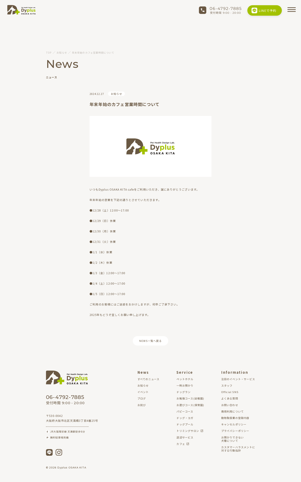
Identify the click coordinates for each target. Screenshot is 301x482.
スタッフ (227, 385)
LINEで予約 (267, 10)
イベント (143, 392)
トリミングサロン (187, 431)
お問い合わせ (229, 405)
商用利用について (232, 411)
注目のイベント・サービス (238, 379)
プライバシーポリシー (235, 431)
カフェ (180, 444)
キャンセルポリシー (234, 424)
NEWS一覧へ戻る (150, 341)
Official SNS (229, 392)
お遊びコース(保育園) (190, 405)
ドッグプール (184, 424)
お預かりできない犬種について (232, 439)
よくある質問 (229, 398)
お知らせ (116, 94)
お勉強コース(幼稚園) (190, 398)
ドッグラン (183, 392)
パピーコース (184, 411)
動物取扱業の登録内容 (235, 418)
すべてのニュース (148, 379)
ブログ (141, 398)
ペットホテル (184, 379)
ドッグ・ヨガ (184, 418)
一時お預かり (184, 385)
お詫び (141, 405)
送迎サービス (184, 437)
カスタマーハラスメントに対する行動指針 (238, 448)
